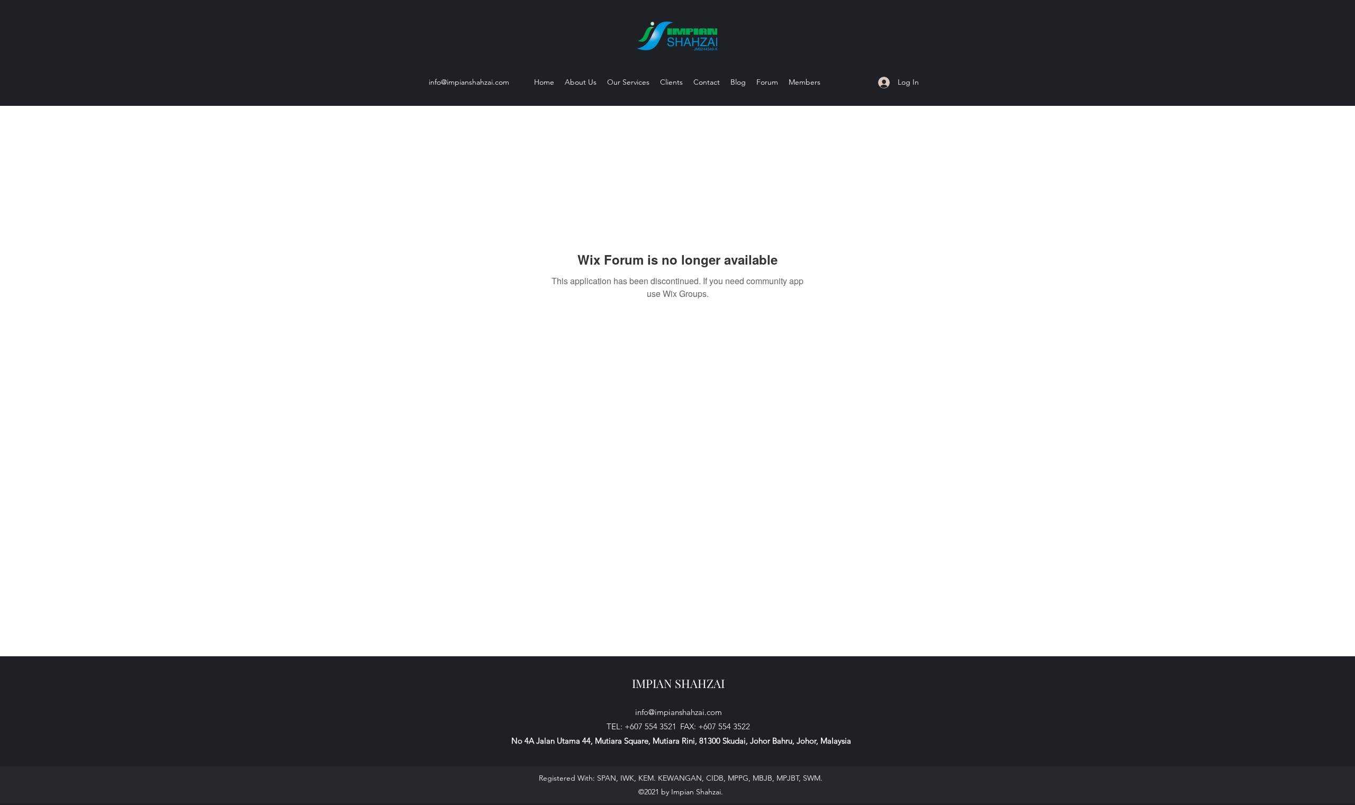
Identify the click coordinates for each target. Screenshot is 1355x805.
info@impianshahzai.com (469, 82)
